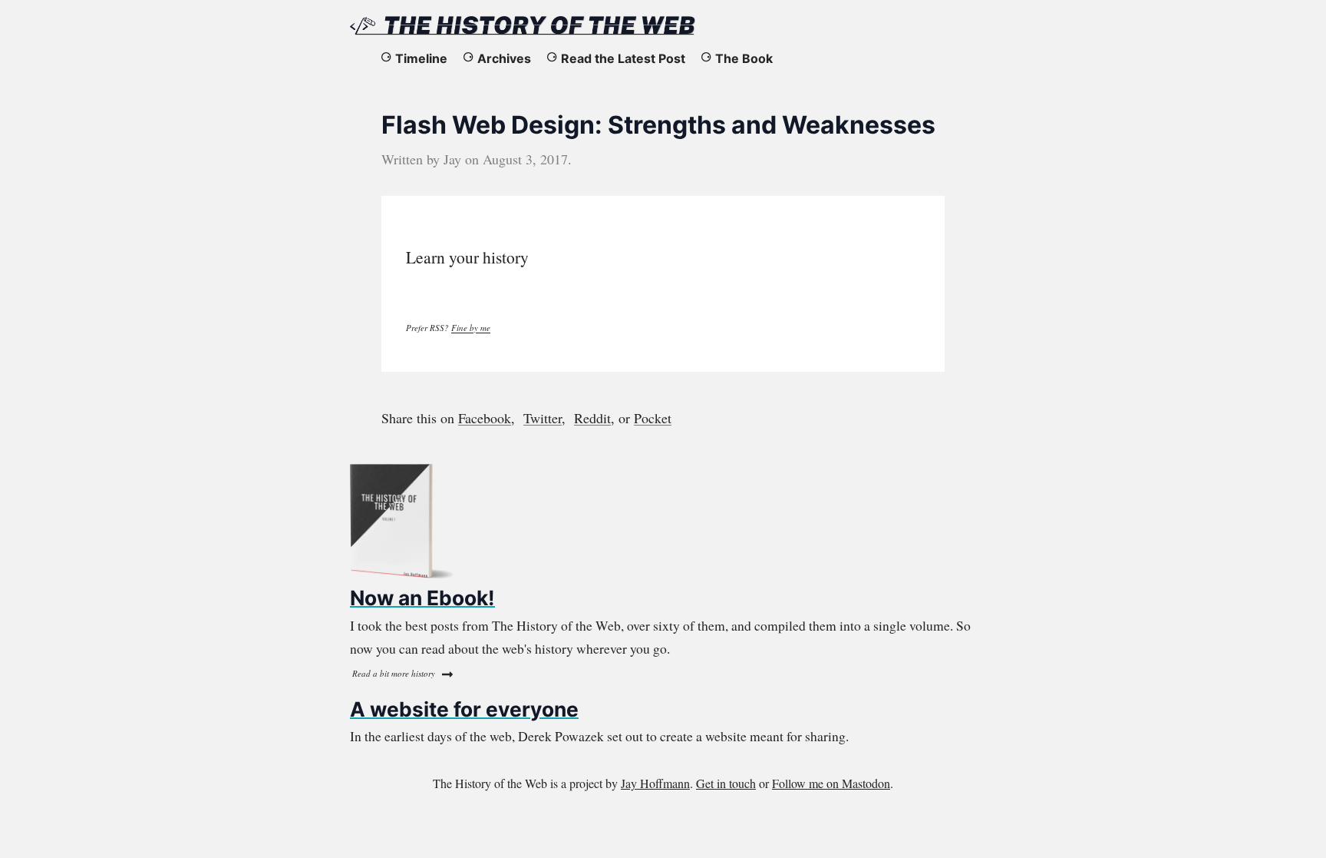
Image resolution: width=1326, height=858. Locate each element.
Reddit (592, 418)
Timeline (421, 58)
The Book (744, 58)
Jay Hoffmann (655, 783)
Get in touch (726, 783)
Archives (504, 58)
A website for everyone (464, 709)
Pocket (652, 418)
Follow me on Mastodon (831, 783)
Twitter (542, 418)
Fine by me (470, 327)
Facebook (484, 418)
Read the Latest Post (623, 58)
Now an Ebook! (422, 597)
